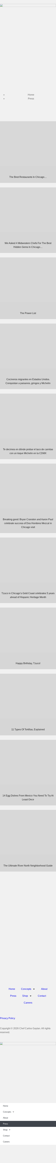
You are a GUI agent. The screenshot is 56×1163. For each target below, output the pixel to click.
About (44, 989)
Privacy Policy (7, 1018)
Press (13, 996)
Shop (25, 996)
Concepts (26, 989)
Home (12, 989)
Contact (42, 996)
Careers (28, 1002)
